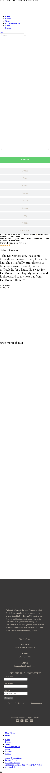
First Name (8, 677)
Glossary (8, 28)
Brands (8, 19)
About (7, 26)
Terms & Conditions (13, 758)
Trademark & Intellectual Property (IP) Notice (23, 765)
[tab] (25, 160)
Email (7, 691)
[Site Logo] (15, 12)
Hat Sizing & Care (12, 23)
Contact (8, 753)
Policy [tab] (7, 735)
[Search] (25, 35)
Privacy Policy (11, 760)
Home (7, 16)
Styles (7, 21)
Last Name (8, 684)
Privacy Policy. (36, 703)
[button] (3, 32)
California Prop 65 (12, 762)
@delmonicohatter (11, 342)
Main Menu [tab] (10, 733)
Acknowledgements (13, 767)
